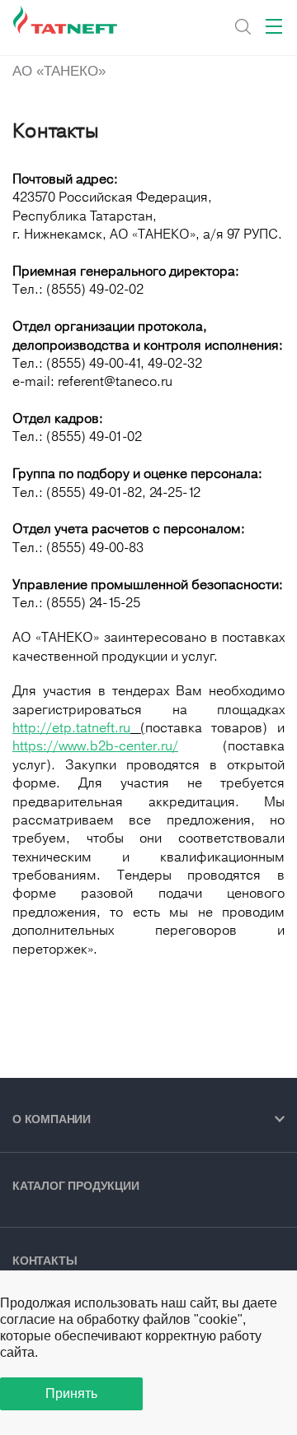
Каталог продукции (75, 1185)
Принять (71, 1393)
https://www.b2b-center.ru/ (95, 746)
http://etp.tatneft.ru (71, 728)
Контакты (44, 1260)
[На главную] (66, 20)
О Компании (51, 1119)
